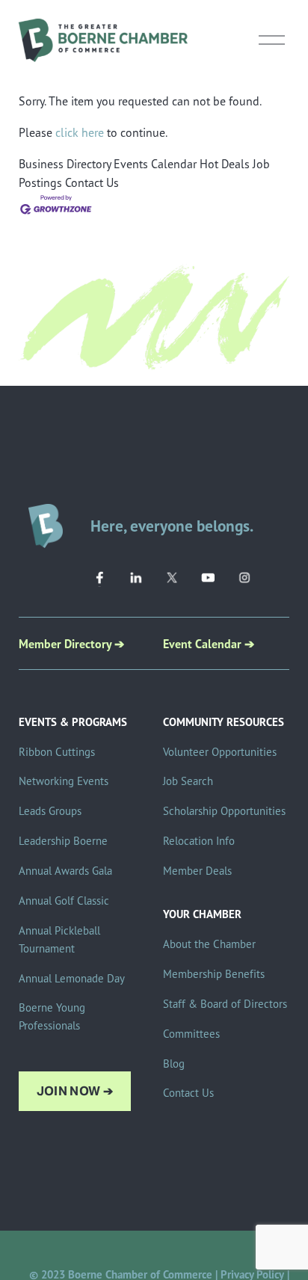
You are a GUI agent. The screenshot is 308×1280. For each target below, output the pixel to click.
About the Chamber (209, 944)
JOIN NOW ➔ (75, 1091)
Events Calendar (155, 163)
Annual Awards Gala (65, 871)
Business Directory (65, 163)
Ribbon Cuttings (57, 752)
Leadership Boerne (63, 841)
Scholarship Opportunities (224, 811)
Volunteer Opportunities (220, 752)
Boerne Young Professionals (52, 1016)
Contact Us (92, 182)
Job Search (188, 781)
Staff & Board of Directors (225, 1004)
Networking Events (63, 781)
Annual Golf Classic (64, 900)
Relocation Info (199, 841)
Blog (174, 1063)
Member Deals (197, 871)
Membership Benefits (214, 974)
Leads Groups (50, 811)
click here (79, 132)
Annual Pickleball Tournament (59, 939)
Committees (191, 1034)
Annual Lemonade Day (72, 978)
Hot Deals (225, 163)
